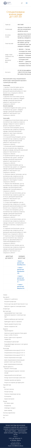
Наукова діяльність (8, 366)
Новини (5, 295)
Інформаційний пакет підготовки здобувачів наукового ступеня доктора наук (15, 315)
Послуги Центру (8, 391)
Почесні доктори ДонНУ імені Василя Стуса (16, 304)
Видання (5, 329)
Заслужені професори (10, 301)
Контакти (5, 415)
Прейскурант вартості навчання (13, 321)
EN (4, 417)
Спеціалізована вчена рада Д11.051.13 (14, 355)
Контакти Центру (9, 389)
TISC (4, 387)
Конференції (7, 405)
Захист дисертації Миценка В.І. (21, 286)
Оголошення (7, 396)
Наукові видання (8, 330)
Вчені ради (6, 348)
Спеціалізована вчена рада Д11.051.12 (14, 352)
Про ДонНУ (6, 297)
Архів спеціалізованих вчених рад (13, 364)
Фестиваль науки (9, 403)
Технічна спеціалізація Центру (12, 394)
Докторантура (7, 311)
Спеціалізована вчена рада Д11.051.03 (14, 350)
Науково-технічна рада (10, 368)
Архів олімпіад (8, 410)
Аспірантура (6, 308)
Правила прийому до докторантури (13, 319)
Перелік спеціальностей (10, 326)
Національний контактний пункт (13, 375)
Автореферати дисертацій (11, 341)
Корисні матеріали (9, 399)
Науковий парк (7, 385)
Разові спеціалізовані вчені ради (13, 357)
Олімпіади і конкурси (9, 408)
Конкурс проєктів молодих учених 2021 (14, 377)
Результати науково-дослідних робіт (14, 382)
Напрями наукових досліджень (12, 380)
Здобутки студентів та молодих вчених (15, 306)
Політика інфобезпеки (9, 413)
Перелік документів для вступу (12, 324)
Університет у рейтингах (11, 299)
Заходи (5, 401)
